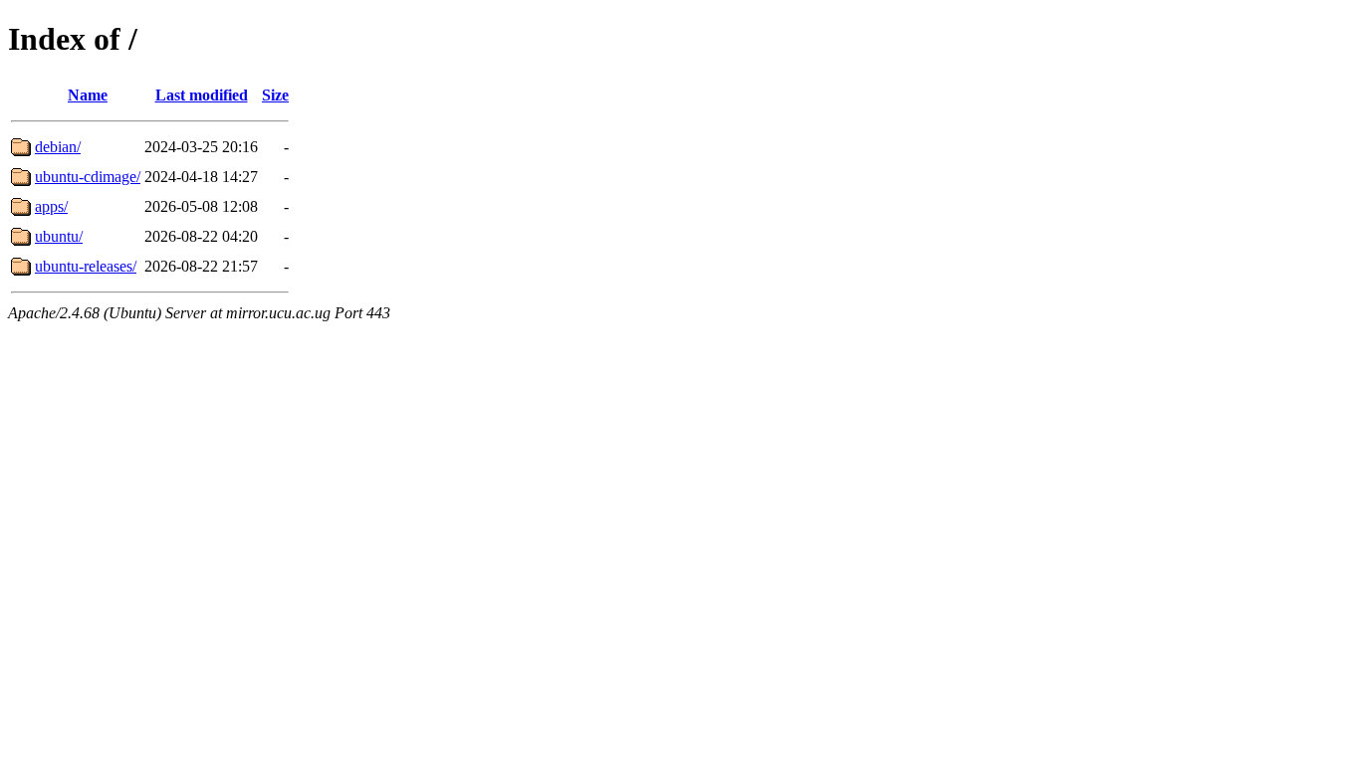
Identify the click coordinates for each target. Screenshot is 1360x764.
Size (275, 95)
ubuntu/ (59, 236)
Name (88, 95)
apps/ (51, 206)
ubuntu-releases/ (85, 266)
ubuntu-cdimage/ (87, 176)
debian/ (58, 146)
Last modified (201, 95)
